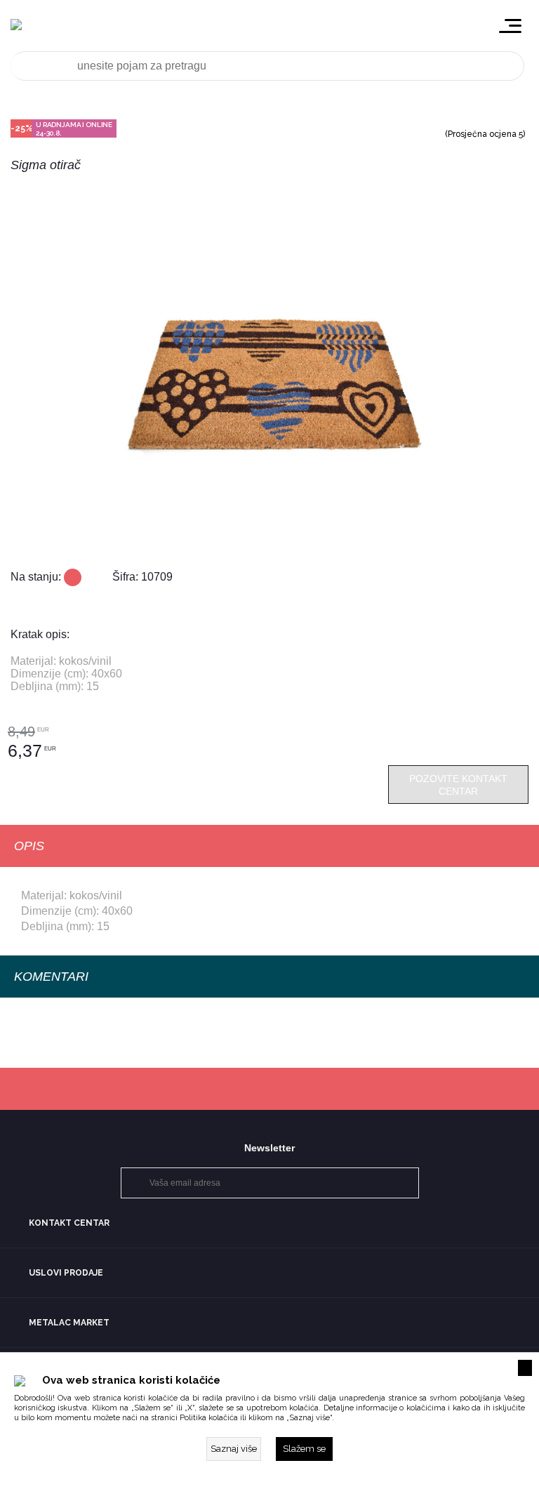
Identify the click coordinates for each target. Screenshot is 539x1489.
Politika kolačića (209, 1417)
